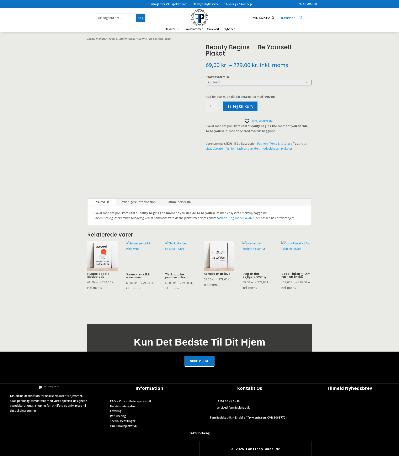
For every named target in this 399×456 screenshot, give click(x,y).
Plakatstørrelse (218, 77)
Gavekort (213, 29)
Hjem (90, 39)
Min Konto (261, 18)
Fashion (262, 143)
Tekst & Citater (118, 39)
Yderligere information (139, 202)
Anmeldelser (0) (179, 202)
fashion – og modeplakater (235, 218)
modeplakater (270, 148)
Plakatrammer (193, 29)
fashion (230, 148)
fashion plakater (248, 148)
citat (304, 143)
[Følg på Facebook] (95, 3)
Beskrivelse (102, 202)
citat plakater (215, 148)
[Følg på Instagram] (103, 3)
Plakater (169, 29)
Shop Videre (199, 361)
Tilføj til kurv (240, 106)
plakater (286, 148)
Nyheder (229, 29)
